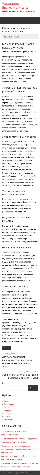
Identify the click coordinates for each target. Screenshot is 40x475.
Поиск (4, 383)
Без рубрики (9, 404)
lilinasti (16, 37)
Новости (7, 348)
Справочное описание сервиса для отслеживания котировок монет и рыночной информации (19, 449)
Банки (6, 401)
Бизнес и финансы (15, 7)
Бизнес (7, 407)
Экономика (8, 420)
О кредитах (8, 413)
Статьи (7, 417)
